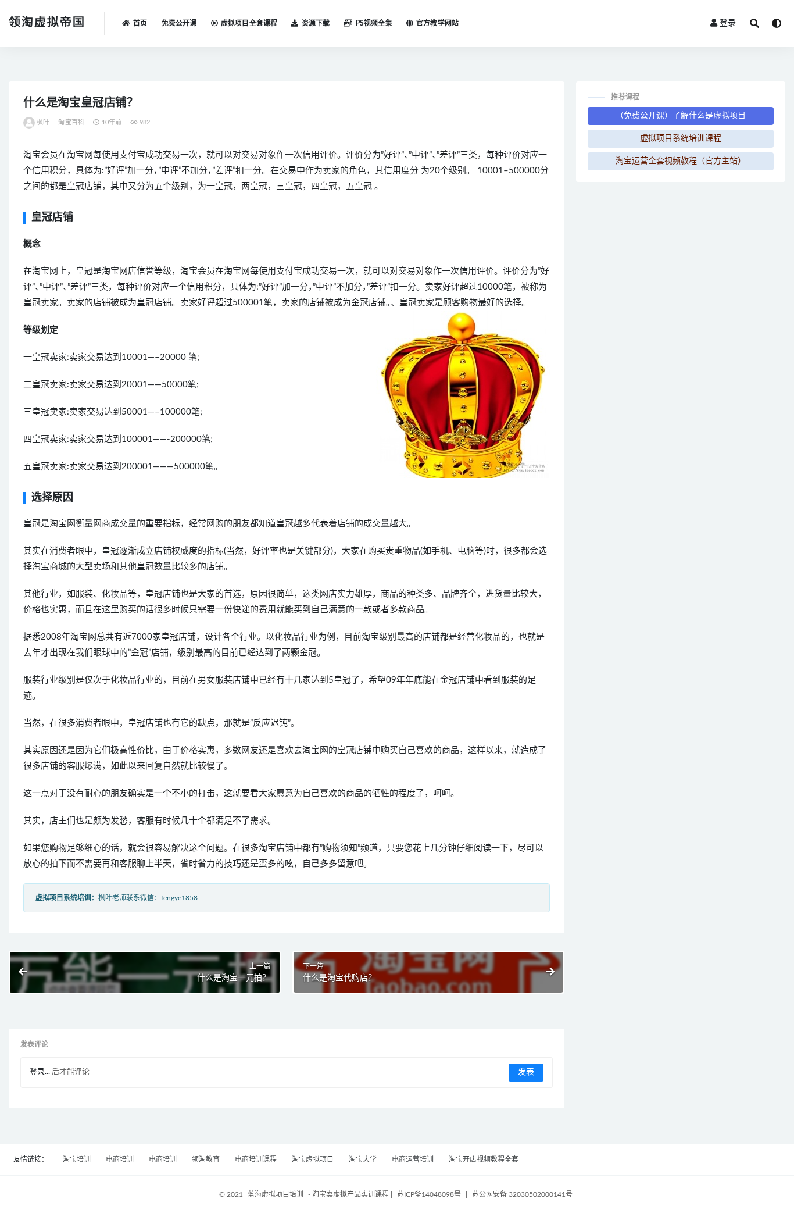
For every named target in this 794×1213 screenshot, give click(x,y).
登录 (728, 23)
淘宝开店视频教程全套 (483, 1159)
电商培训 (120, 1159)
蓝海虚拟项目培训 (275, 1194)
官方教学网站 (437, 23)
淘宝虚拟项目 (313, 1159)
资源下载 (316, 23)
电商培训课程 (256, 1159)
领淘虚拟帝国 (47, 22)
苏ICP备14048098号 (429, 1194)
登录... (40, 1072)
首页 (140, 23)
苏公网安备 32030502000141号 (522, 1194)
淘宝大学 (363, 1159)
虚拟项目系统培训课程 (680, 138)
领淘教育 (206, 1159)
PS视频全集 (374, 23)
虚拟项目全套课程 (249, 23)
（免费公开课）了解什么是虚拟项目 (681, 116)
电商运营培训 (413, 1159)
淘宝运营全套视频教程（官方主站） (681, 161)
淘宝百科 (71, 122)
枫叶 (43, 122)
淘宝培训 (77, 1159)
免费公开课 (179, 23)
